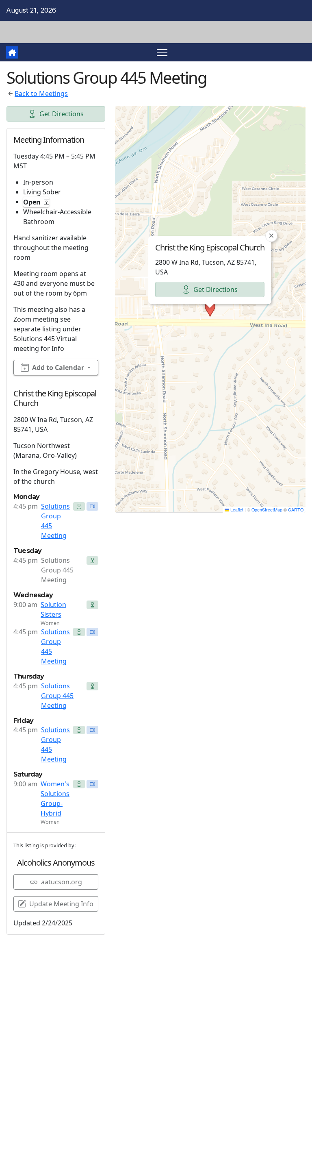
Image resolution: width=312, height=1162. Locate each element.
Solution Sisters (53, 609)
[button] (210, 309)
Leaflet (236, 510)
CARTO (295, 510)
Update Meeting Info (61, 903)
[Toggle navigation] (162, 52)
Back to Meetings (41, 93)
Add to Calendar (58, 367)
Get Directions (61, 113)
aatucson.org (61, 881)
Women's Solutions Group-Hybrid (55, 798)
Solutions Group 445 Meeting (55, 521)
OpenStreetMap (266, 510)
